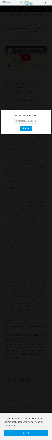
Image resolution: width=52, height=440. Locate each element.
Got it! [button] (26, 433)
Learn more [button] (10, 426)
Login (26, 128)
